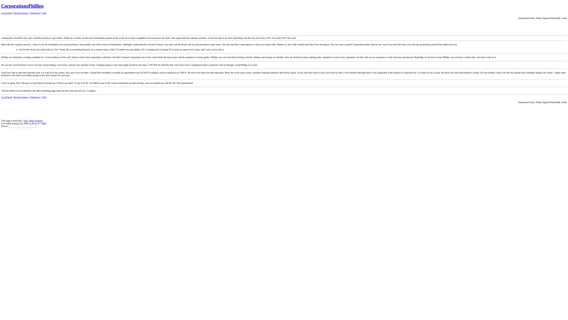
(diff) (43, 123)
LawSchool (6, 13)
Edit (44, 13)
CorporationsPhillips (22, 5)
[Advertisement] (513, 26)
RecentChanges (21, 13)
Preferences (35, 13)
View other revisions (33, 120)
